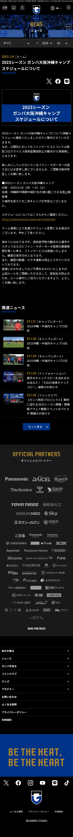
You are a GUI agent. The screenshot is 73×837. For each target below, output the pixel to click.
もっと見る (35, 426)
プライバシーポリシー (14, 712)
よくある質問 (9, 704)
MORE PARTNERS (36, 628)
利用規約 (7, 720)
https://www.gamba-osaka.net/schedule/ (29, 219)
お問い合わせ (9, 697)
